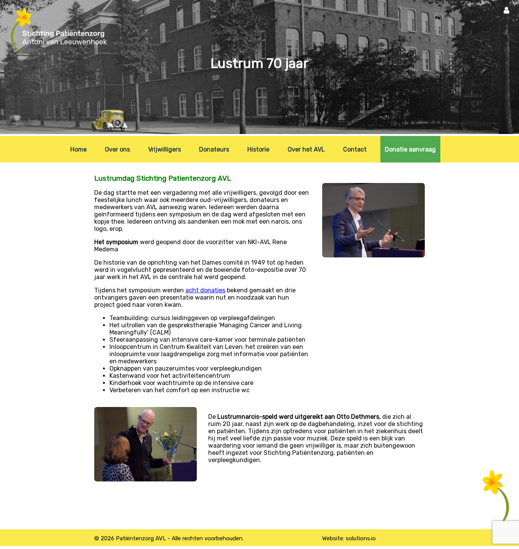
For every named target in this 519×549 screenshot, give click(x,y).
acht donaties (205, 290)
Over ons (117, 149)
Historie (258, 149)
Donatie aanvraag (410, 149)
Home (78, 149)
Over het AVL (306, 149)
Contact (355, 149)
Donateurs (214, 149)
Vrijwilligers (164, 149)
